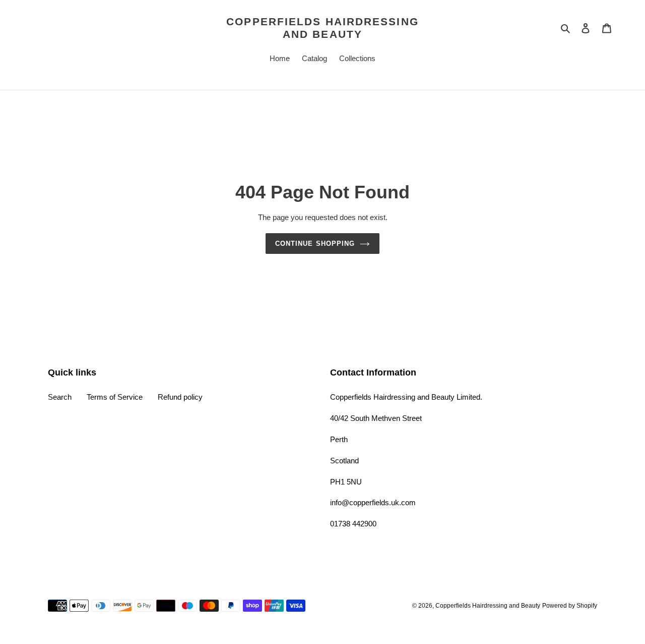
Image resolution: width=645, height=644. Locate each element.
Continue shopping (315, 243)
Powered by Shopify (569, 605)
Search (60, 397)
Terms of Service (115, 397)
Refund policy (180, 397)
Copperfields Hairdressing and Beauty (322, 28)
